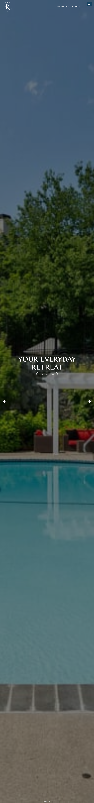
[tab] (46, 801)
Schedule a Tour (63, 7)
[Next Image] (89, 401)
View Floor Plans (47, 374)
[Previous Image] (4, 401)
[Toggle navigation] (89, 4)
